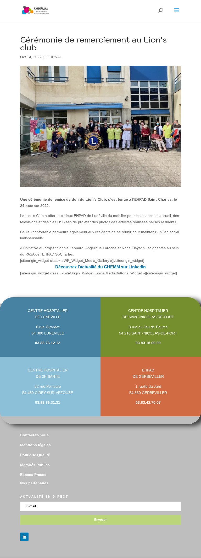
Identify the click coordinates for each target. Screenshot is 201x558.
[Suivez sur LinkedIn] (24, 537)
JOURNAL (53, 57)
